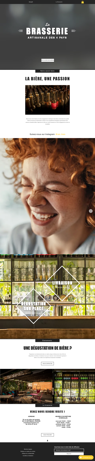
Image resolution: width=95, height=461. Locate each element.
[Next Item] (91, 211)
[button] (82, 1)
